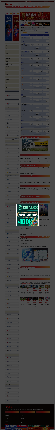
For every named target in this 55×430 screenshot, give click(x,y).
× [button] (37, 204)
